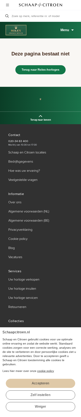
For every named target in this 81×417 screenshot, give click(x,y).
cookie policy (45, 371)
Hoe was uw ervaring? (24, 171)
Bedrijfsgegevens (20, 161)
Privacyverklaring (20, 230)
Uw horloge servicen (23, 298)
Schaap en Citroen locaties (27, 152)
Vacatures (15, 257)
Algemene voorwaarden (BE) (28, 220)
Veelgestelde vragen (23, 180)
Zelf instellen (41, 395)
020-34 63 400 (18, 141)
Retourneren (17, 307)
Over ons (14, 202)
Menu (64, 30)
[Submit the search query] (7, 16)
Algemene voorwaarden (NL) (28, 211)
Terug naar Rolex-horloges (40, 69)
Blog (11, 248)
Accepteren (40, 383)
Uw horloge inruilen (22, 289)
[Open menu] (7, 5)
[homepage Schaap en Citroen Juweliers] (40, 5)
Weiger (40, 406)
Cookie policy (18, 239)
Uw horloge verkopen (23, 279)
